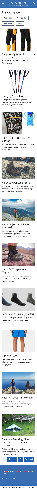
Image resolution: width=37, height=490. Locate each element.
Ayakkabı (8, 18)
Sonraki (29, 459)
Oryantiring (18, 2)
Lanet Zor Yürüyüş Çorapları (18, 314)
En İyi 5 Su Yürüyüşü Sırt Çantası (16, 139)
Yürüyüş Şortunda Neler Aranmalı (15, 226)
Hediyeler (8, 23)
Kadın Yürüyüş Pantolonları (17, 397)
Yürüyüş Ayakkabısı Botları (17, 182)
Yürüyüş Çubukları (12, 96)
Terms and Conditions (17, 487)
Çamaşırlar (21, 18)
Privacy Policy (30, 487)
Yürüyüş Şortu (10, 355)
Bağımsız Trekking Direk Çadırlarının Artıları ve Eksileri (15, 442)
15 (20, 459)
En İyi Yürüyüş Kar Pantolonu (18, 54)
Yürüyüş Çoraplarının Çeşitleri (14, 270)
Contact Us (6, 487)
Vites (20, 23)
